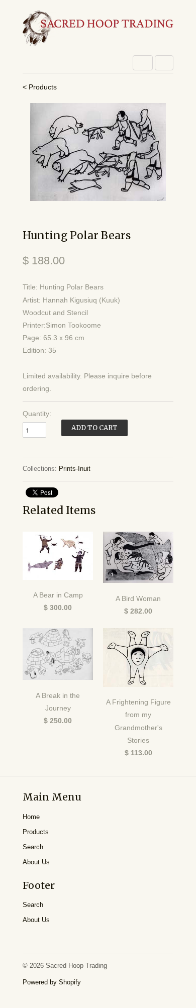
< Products (40, 87)
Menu (143, 62)
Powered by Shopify (52, 982)
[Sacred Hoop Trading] (98, 29)
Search (33, 847)
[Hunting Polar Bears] (98, 152)
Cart (164, 62)
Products (36, 832)
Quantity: (37, 414)
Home (31, 817)
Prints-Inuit (74, 468)
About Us (36, 862)
